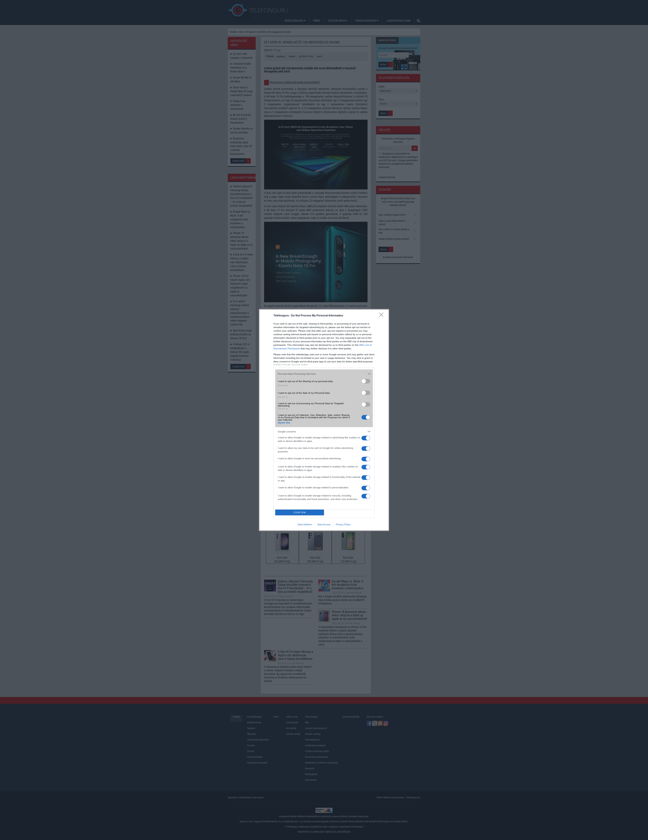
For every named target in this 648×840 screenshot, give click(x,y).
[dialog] (324, 420)
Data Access (324, 524)
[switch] (365, 381)
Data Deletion (305, 524)
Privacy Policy (343, 524)
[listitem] (324, 374)
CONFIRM (299, 512)
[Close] (382, 316)
